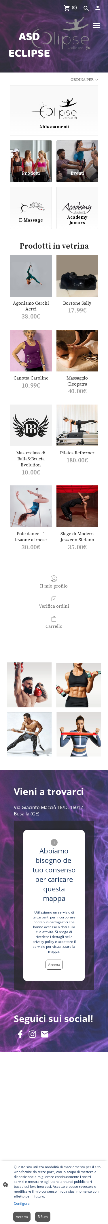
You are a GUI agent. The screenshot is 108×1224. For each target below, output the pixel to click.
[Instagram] (32, 1034)
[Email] (45, 1034)
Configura (22, 1203)
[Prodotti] (31, 153)
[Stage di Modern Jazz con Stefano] (77, 506)
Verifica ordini (54, 606)
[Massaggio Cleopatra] (77, 350)
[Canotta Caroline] (31, 350)
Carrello (54, 626)
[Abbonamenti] (54, 102)
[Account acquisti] (97, 8)
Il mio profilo (54, 586)
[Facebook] (20, 1034)
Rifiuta (43, 1216)
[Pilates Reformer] (77, 425)
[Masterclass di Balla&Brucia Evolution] (31, 425)
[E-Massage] (31, 199)
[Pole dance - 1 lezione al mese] (31, 506)
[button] (86, 8)
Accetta (54, 964)
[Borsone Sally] (77, 276)
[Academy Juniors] (77, 199)
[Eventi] (77, 153)
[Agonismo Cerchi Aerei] (31, 276)
